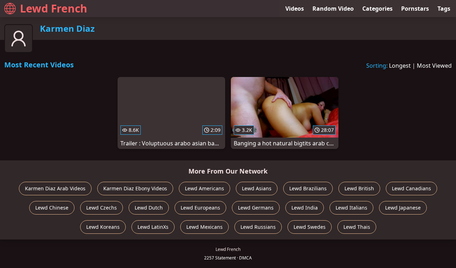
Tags (443, 8)
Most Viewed (434, 65)
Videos (294, 8)
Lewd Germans (256, 207)
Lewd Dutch (149, 207)
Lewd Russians (258, 226)
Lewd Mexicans (204, 226)
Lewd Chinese (51, 207)
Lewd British (359, 188)
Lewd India (304, 207)
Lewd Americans (204, 188)
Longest (400, 65)
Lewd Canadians (411, 188)
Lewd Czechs (101, 207)
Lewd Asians (256, 188)
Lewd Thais (356, 226)
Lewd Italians (351, 207)
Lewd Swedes (310, 226)
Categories (377, 8)
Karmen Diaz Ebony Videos (135, 188)
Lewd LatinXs (153, 226)
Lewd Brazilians (308, 188)
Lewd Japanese (403, 207)
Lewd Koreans (103, 226)
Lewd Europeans (200, 207)
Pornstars (415, 8)
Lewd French (53, 8)
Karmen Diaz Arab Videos (55, 188)
